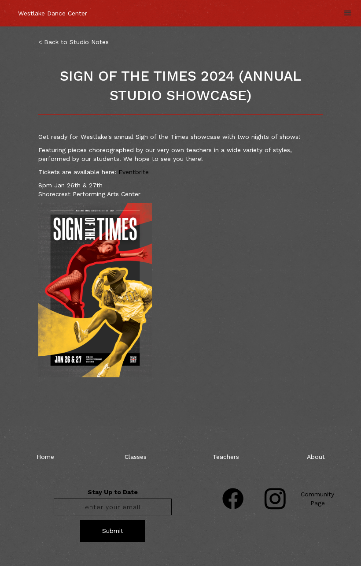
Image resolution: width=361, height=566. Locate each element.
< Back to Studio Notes (73, 41)
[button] (348, 13)
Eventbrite (133, 171)
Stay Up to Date (113, 491)
